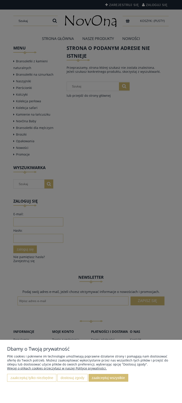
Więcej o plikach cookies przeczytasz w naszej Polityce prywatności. (57, 368)
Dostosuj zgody (72, 378)
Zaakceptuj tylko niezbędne (31, 378)
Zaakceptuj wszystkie (108, 378)
